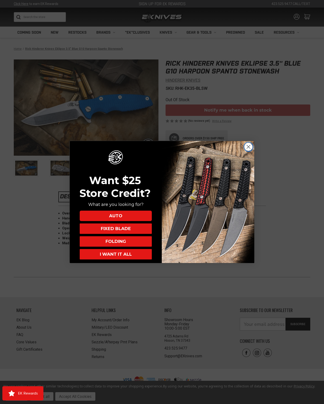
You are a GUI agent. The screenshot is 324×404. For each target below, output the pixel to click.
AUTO (115, 215)
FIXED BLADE (116, 228)
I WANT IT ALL (116, 254)
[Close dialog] (248, 147)
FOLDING (116, 241)
